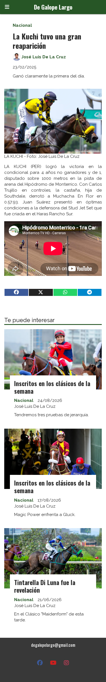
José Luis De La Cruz (43, 56)
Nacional (22, 25)
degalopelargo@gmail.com (53, 645)
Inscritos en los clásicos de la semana (52, 387)
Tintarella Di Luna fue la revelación (44, 586)
